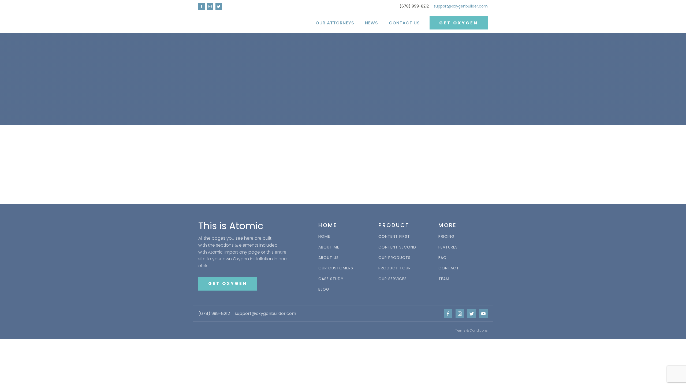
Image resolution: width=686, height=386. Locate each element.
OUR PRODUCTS (394, 258)
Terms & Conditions (471, 330)
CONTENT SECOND (397, 247)
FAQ (442, 258)
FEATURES (448, 247)
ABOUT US (328, 258)
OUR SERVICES (392, 279)
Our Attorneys (335, 23)
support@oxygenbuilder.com (461, 6)
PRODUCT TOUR (394, 268)
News (371, 23)
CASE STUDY (331, 279)
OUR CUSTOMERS (335, 268)
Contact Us (404, 23)
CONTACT (448, 268)
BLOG (323, 289)
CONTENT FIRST (394, 237)
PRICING (446, 237)
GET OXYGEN (458, 23)
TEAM (443, 279)
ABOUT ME (328, 247)
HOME (324, 237)
